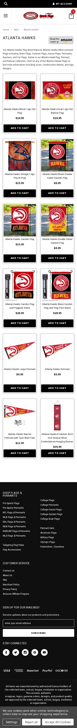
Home (6, 29)
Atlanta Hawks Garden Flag (19, 239)
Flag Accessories (12, 549)
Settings (11, 722)
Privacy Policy (10, 589)
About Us (7, 575)
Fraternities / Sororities (52, 546)
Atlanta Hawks (31, 29)
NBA (16, 29)
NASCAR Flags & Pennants (16, 531)
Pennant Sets (47, 528)
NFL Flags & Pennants (14, 512)
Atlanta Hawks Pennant (57, 369)
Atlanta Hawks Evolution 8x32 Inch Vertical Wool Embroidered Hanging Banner (57, 438)
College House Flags (51, 509)
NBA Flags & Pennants (14, 526)
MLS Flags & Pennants (14, 535)
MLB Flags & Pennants (14, 517)
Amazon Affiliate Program (16, 594)
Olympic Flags (47, 542)
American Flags (48, 533)
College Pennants (49, 505)
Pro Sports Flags (11, 503)
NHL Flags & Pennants (14, 522)
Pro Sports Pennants (13, 508)
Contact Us (8, 570)
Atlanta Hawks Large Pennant (19, 369)
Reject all (31, 722)
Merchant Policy (11, 584)
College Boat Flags (50, 519)
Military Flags (47, 537)
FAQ (5, 580)
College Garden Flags (51, 514)
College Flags (47, 500)
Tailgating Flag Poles (13, 545)
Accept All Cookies (58, 722)
